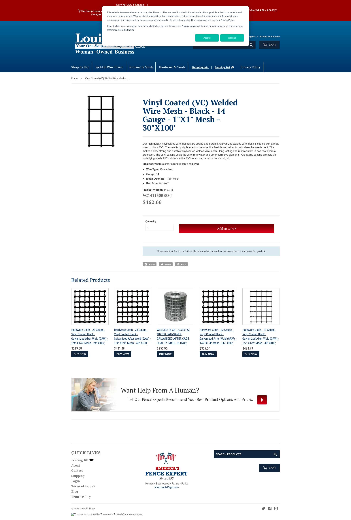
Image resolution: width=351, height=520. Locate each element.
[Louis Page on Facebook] (270, 509)
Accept (206, 38)
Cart (272, 44)
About (75, 465)
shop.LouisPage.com (166, 487)
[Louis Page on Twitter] (263, 509)
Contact (77, 470)
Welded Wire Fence (109, 67)
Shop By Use (80, 67)
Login (75, 481)
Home (74, 78)
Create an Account (270, 36)
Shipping (77, 476)
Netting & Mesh (141, 67)
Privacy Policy (250, 67)
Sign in (251, 36)
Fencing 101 (222, 67)
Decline (232, 38)
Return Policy (81, 497)
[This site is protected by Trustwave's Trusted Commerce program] (107, 514)
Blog (74, 491)
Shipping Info (200, 67)
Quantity (150, 221)
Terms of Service (83, 486)
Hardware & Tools (172, 67)
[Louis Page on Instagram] (276, 509)
